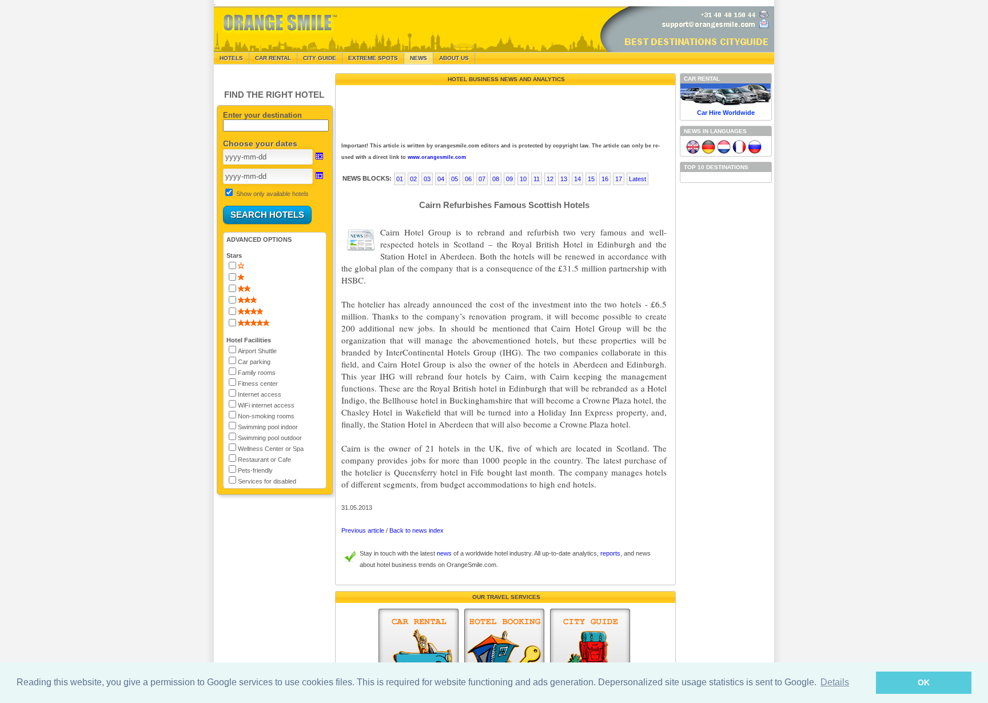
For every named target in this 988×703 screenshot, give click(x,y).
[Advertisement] (504, 111)
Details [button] (834, 682)
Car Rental (273, 58)
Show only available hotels (272, 193)
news (444, 553)
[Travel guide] (590, 650)
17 (618, 178)
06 (468, 178)
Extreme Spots (373, 58)
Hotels (231, 58)
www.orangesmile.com (437, 157)
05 (454, 178)
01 (399, 178)
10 (523, 178)
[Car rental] (419, 650)
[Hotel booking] (504, 650)
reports (610, 553)
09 (509, 178)
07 (482, 178)
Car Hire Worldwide (726, 112)
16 (604, 178)
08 (495, 178)
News (418, 58)
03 (427, 178)
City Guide (319, 58)
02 (413, 178)
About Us (454, 58)
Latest (637, 178)
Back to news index (416, 530)
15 (591, 178)
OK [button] (924, 682)
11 (536, 178)
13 (563, 178)
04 (440, 178)
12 (550, 178)
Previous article (362, 530)
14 (577, 178)
